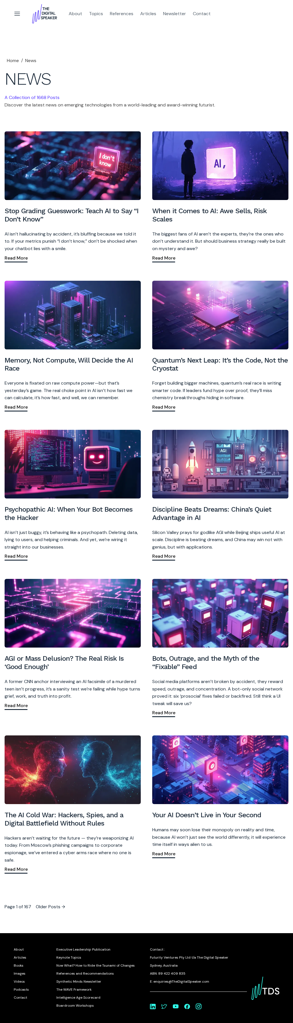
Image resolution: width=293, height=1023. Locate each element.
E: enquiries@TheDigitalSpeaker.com (179, 981)
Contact (202, 14)
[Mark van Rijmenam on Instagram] (198, 1006)
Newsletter (174, 14)
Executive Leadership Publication (83, 949)
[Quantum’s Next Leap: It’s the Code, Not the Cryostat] (220, 315)
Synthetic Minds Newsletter (78, 981)
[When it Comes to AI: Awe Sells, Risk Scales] (220, 165)
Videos (19, 981)
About (75, 14)
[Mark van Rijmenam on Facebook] (187, 1006)
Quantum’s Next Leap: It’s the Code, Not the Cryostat (220, 364)
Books (18, 965)
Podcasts (21, 989)
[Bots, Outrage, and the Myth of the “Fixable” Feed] (220, 613)
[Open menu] (17, 13)
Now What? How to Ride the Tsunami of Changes (95, 965)
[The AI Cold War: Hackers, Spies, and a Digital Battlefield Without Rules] (73, 769)
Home (13, 61)
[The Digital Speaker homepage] (44, 13)
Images (19, 973)
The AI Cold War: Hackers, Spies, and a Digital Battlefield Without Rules (64, 819)
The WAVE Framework (74, 989)
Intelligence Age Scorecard (78, 997)
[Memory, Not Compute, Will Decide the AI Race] (73, 315)
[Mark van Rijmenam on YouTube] (176, 1006)
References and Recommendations (85, 973)
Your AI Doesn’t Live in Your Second (206, 815)
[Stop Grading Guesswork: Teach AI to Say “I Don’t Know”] (73, 165)
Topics (96, 14)
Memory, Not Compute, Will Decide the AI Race (69, 364)
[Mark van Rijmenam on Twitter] (164, 1006)
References (121, 14)
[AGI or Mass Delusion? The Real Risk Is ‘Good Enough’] (73, 613)
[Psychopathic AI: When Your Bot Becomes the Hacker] (73, 464)
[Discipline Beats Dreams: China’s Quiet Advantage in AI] (220, 464)
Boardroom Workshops (75, 1005)
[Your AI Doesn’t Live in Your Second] (220, 769)
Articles (148, 14)
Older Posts (50, 907)
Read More (16, 258)
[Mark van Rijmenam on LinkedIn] (153, 1006)
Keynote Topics (68, 957)
